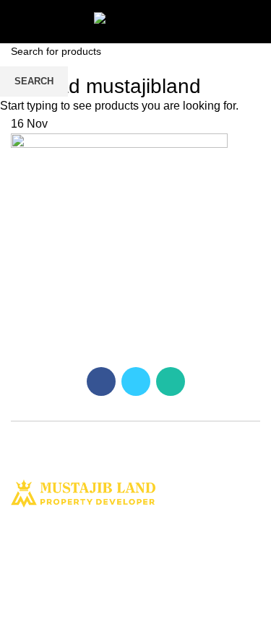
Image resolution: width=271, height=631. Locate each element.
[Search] (254, 21)
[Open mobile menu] (18, 21)
